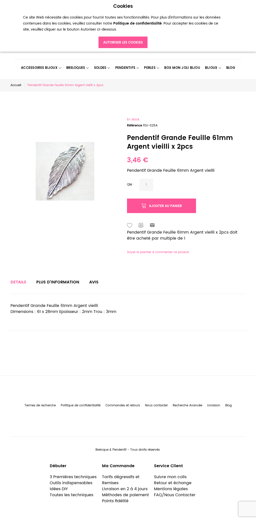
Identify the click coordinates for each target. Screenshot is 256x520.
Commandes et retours (123, 405)
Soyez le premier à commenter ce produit (158, 252)
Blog (228, 405)
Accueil (15, 85)
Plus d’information (57, 282)
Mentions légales (171, 489)
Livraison (213, 405)
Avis (93, 282)
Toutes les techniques (71, 495)
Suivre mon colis (170, 477)
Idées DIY (59, 489)
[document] (123, 26)
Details (18, 282)
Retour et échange (173, 483)
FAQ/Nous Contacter (175, 495)
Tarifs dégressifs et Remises (121, 480)
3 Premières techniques (73, 477)
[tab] (18, 282)
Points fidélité (115, 501)
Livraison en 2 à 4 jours (125, 489)
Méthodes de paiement (125, 495)
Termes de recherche (40, 405)
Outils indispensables (71, 483)
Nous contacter (156, 405)
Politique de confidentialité (80, 405)
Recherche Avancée (187, 405)
